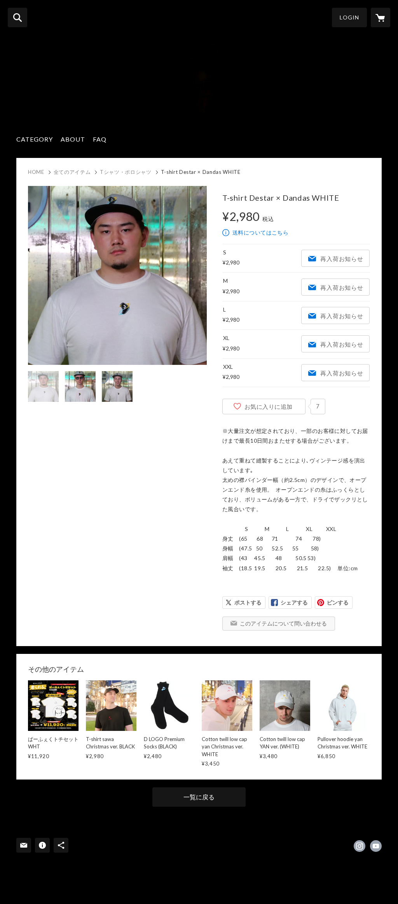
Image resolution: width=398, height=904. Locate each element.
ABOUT (73, 139)
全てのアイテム (72, 172)
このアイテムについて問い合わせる (283, 623)
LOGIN (349, 17)
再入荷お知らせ (341, 258)
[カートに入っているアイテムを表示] (380, 17)
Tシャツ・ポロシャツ (126, 172)
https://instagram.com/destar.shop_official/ (359, 846)
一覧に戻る (199, 797)
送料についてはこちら (260, 232)
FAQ (99, 139)
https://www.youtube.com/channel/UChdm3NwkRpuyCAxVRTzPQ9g (376, 846)
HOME (36, 172)
